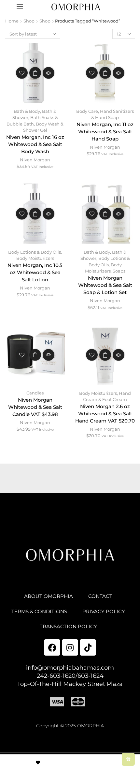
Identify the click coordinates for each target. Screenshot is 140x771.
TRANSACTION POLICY (68, 627)
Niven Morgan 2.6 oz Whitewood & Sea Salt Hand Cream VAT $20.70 (105, 414)
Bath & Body (27, 111)
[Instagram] (70, 647)
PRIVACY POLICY (103, 612)
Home (12, 20)
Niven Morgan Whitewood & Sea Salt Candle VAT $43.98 (35, 407)
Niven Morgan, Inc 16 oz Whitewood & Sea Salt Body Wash (35, 144)
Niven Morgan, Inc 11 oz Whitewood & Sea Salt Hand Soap (105, 132)
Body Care (87, 111)
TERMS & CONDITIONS (39, 612)
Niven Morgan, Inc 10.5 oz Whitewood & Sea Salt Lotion (35, 272)
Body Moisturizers (35, 258)
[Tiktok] (88, 647)
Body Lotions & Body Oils (34, 252)
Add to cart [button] (35, 73)
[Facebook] (52, 647)
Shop (29, 20)
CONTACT (100, 596)
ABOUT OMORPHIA (48, 596)
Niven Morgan (35, 159)
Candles (35, 392)
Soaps (119, 271)
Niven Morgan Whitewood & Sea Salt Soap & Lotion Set (105, 285)
